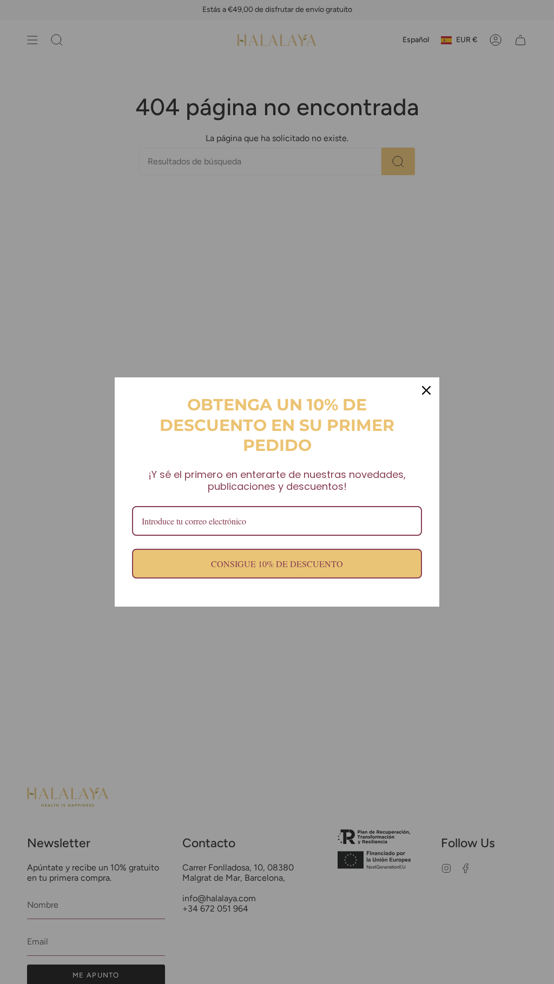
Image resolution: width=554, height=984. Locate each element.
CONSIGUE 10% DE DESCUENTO (277, 563)
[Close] (426, 390)
